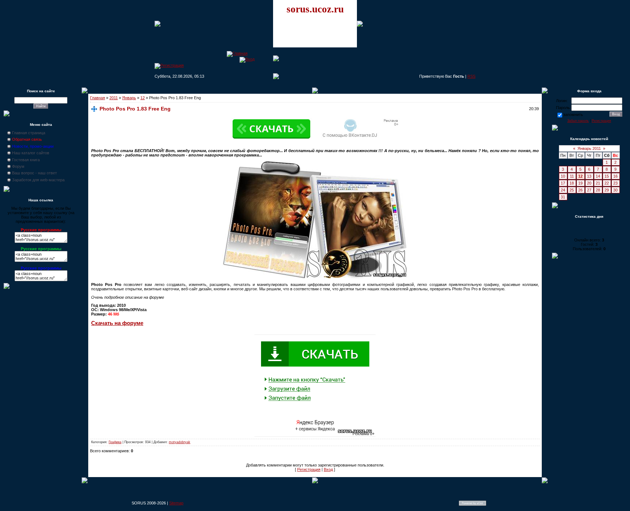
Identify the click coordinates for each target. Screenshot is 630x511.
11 (572, 176)
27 (589, 190)
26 (580, 190)
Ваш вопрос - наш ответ (34, 173)
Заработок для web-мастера (38, 180)
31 (563, 197)
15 (606, 176)
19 (580, 183)
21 (598, 183)
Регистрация (308, 469)
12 (142, 98)
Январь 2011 (589, 148)
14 (598, 176)
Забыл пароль (578, 121)
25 (571, 190)
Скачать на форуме (117, 323)
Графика (115, 442)
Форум (18, 166)
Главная (97, 98)
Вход (328, 469)
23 (615, 183)
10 (563, 176)
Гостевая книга (26, 160)
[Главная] (237, 53)
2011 (113, 98)
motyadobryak (179, 442)
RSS (471, 76)
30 (615, 190)
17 (563, 183)
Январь (129, 98)
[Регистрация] (169, 65)
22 (606, 183)
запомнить (573, 114)
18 (571, 183)
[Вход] (247, 59)
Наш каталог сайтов (30, 153)
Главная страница (28, 133)
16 (615, 176)
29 (606, 190)
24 (563, 190)
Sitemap (176, 503)
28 (598, 190)
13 (589, 176)
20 (589, 183)
